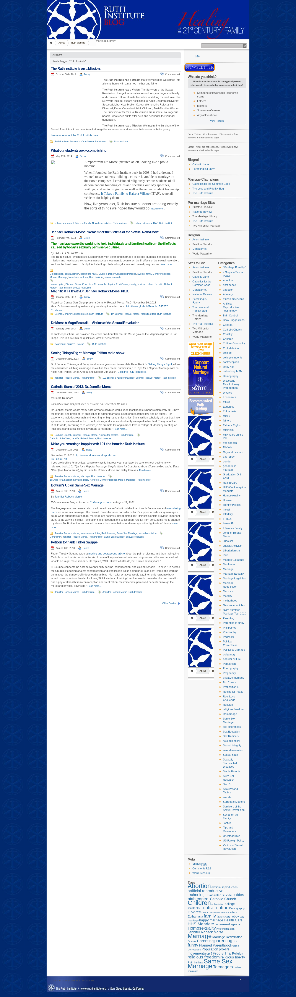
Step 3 (227, 784)
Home (51, 42)
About (62, 42)
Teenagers (223, 967)
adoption (228, 289)
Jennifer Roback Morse (75, 314)
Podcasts (228, 637)
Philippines (229, 627)
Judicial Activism (232, 545)
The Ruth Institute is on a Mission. (75, 68)
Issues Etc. (229, 523)
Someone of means (208, 110)
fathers (227, 420)
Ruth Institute (61, 141)
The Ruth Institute (202, 193)
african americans (233, 299)
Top (244, 979)
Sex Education (231, 731)
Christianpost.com (100, 502)
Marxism (228, 591)
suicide (227, 797)
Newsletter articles (102, 223)
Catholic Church (63, 435)
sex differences (232, 726)
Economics (229, 397)
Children (228, 338)
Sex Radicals (231, 736)
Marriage (62, 277)
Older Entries (169, 603)
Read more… (158, 208)
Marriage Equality (233, 573)
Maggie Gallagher (233, 559)
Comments (201, 868)
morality (227, 596)
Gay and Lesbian (233, 452)
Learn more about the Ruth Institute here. (75, 135)
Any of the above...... (209, 115)
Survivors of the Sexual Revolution (88, 141)
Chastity (228, 334)
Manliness (229, 564)
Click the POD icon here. (132, 371)
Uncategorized (231, 836)
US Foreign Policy (233, 840)
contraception (72, 273)
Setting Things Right (160, 364)
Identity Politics (232, 504)
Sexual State (230, 754)
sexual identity (231, 740)
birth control (198, 898)
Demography (230, 376)
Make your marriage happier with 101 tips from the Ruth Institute (98, 444)
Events (141, 273)
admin (87, 328)
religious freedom (233, 709)
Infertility (228, 514)
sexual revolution (113, 277)
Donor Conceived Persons (122, 273)
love (225, 555)
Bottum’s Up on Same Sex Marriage (77, 485)
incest (226, 509)
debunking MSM (88, 273)
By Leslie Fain (59, 458)
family (149, 273)
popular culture (232, 659)
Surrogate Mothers (234, 801)
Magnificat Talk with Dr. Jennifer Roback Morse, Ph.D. (90, 291)
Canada (228, 324)
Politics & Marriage (234, 649)
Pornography (230, 668)
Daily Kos (228, 366)
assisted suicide (221, 895)
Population (229, 663)
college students (63, 223)
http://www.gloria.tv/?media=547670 (147, 306)
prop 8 (208, 953)
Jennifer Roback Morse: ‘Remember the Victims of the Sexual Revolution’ (105, 232)
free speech (230, 442)
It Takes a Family (82, 223)
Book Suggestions (233, 320)
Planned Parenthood (215, 945)
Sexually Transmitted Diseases (230, 763)
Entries (199, 863)
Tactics (227, 823)
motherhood (230, 600)
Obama (192, 941)
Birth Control (230, 315)
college (227, 352)
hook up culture (146, 284)
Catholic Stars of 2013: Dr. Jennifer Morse (81, 387)
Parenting (228, 618)
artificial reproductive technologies (205, 893)
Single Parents (231, 771)
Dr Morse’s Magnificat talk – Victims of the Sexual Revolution (95, 323)
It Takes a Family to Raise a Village (125, 193)
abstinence (229, 285)
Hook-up (228, 500)
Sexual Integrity (232, 745)
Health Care (230, 482)
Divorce (103, 273)
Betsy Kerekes (91, 479)
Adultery (228, 294)
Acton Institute (200, 239)
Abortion (228, 280)
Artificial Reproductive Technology (231, 307)
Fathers (201, 101)
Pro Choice (229, 682)
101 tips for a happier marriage (118, 377)
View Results (217, 121)
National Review (202, 211)
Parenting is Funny (203, 168)
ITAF (155, 223)
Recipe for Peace (233, 691)
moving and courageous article (106, 553)
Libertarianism (231, 550)
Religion (228, 704)
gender (227, 461)
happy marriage (211, 920)
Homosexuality (232, 495)
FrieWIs (227, 447)
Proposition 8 (231, 687)
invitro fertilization (225, 928)
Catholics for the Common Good (211, 183)
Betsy (87, 74)
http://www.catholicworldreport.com (95, 455)
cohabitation (217, 904)
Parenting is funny (233, 622)
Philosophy (229, 632)
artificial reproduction (224, 887)
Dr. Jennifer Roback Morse (125, 314)
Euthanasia (229, 411)
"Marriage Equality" (65, 344)
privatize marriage (233, 677)
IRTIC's (227, 518)
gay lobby (228, 456)
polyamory (229, 654)
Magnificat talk (148, 314)
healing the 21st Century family (120, 284)
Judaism (228, 541)
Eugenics (228, 406)
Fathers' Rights (232, 425)
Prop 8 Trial (222, 953)
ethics (226, 402)
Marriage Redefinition (227, 937)
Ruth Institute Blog (148, 8)
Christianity (55, 536)
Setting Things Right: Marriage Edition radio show (87, 353)
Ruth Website (78, 42)
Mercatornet (199, 248)
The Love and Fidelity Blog (208, 188)
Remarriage (230, 714)
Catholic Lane (200, 164)
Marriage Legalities (234, 578)
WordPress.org (201, 873)
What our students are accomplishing (78, 150)
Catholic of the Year (60, 438)
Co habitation (56, 273)
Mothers (202, 105)
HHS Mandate (201, 924)
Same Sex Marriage (127, 533)
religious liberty (232, 957)
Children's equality (234, 343)
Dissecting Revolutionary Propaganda (231, 384)
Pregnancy (229, 673)
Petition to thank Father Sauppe (74, 542)
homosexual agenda (227, 924)
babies (238, 895)
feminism (228, 429)
